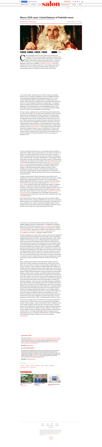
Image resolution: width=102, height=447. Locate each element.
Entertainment (37, 365)
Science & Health (65, 4)
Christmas (27, 365)
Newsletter (67, 1)
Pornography (51, 365)
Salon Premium (23, 367)
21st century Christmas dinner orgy (38, 231)
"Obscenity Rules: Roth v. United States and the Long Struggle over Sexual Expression (41, 339)
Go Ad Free (51, 427)
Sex (28, 367)
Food (39, 4)
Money (74, 4)
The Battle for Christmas (45, 63)
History (42, 365)
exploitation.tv (25, 316)
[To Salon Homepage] (51, 4)
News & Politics (24, 4)
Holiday (46, 365)
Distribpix (42, 314)
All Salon (22, 365)
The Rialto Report (35, 355)
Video (80, 4)
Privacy (42, 425)
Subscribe (24, 1)
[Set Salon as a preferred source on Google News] (54, 52)
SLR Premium (33, 367)
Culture (33, 4)
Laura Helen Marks (32, 21)
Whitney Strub (24, 21)
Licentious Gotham (34, 126)
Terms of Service (50, 425)
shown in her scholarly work (47, 226)
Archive (57, 425)
